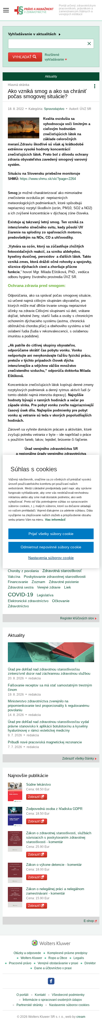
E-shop (89, 921)
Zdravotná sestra (20, 587)
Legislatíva (45, 595)
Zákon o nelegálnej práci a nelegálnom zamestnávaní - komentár (55, 891)
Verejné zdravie (48, 587)
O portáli (22, 995)
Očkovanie (61, 601)
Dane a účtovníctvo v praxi (53, 968)
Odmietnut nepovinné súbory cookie (51, 547)
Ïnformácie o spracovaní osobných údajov (52, 1000)
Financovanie (18, 582)
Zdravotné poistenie (64, 582)
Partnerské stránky (29, 1005)
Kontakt (40, 995)
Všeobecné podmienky (68, 995)
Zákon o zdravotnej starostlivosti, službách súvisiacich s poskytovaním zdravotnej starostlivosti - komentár (58, 837)
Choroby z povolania (23, 571)
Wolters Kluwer (31, 958)
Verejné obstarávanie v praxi (58, 963)
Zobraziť (34, 797)
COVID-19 (20, 594)
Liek (67, 587)
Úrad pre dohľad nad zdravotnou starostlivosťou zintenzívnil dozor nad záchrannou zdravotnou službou (49, 671)
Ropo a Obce (57, 958)
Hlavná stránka (18, 85)
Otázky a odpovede (27, 953)
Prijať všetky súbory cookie (51, 534)
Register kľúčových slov (77, 618)
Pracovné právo (20, 963)
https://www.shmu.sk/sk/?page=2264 (48, 179)
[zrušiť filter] (89, 43)
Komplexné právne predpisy (67, 953)
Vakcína (14, 577)
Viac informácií (55, 519)
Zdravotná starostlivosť (62, 570)
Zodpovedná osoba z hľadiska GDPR (54, 809)
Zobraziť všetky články (78, 758)
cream (80, 1017)
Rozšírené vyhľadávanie (55, 57)
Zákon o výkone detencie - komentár (54, 865)
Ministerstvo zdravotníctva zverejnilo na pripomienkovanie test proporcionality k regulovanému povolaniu (48, 705)
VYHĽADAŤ (23, 57)
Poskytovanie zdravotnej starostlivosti (55, 576)
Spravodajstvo (54, 109)
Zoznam (38, 582)
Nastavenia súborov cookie (51, 558)
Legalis (78, 958)
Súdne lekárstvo (38, 784)
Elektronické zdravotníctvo (28, 601)
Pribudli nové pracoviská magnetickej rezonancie (45, 742)
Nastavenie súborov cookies (69, 1005)
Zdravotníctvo (18, 606)
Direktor (90, 963)
